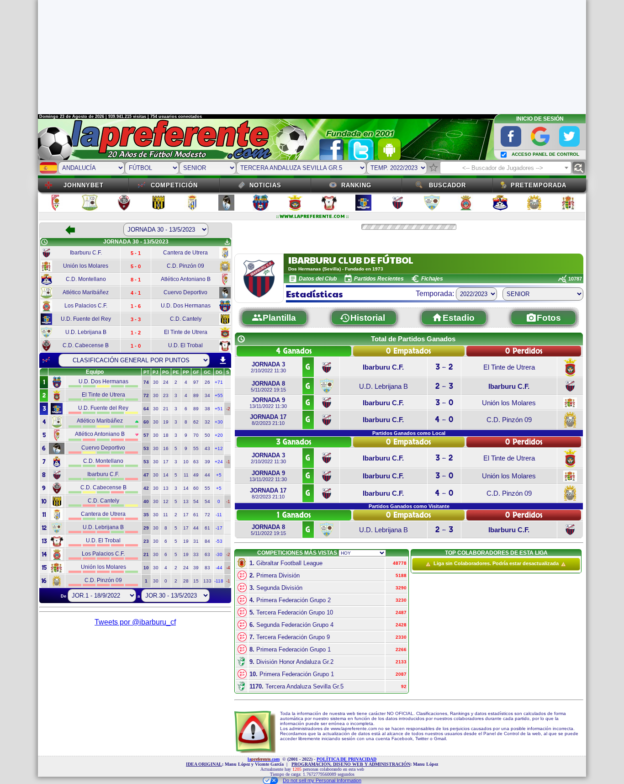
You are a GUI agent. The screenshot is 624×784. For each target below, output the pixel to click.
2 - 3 (444, 386)
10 (186, 461)
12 (166, 501)
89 (196, 395)
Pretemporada (538, 185)
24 (166, 382)
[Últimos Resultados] (46, 360)
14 (166, 474)
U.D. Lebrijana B (383, 386)
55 (196, 448)
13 (166, 488)
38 (207, 408)
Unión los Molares (509, 403)
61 (196, 514)
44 (207, 474)
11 (186, 474)
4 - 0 (444, 419)
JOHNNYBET (83, 185)
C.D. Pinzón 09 (509, 420)
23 (166, 395)
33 (196, 554)
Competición (174, 185)
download (223, 360)
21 (166, 408)
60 (196, 488)
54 (196, 501)
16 (166, 448)
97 (196, 382)
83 (207, 567)
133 (207, 580)
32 (207, 421)
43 (207, 448)
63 (196, 461)
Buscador (447, 185)
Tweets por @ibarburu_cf (135, 622)
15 (196, 580)
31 (196, 541)
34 (207, 395)
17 (166, 461)
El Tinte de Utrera (509, 367)
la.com (264, 759)
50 (207, 435)
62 (196, 421)
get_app (227, 242)
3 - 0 (444, 402)
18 (166, 435)
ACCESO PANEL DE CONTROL (545, 154)
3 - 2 (444, 367)
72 (207, 514)
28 (186, 580)
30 (156, 382)
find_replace (578, 168)
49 (196, 474)
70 (196, 435)
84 (207, 541)
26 (207, 382)
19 (166, 421)
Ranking (356, 185)
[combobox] (505, 167)
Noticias (265, 185)
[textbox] (505, 168)
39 (207, 461)
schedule (44, 242)
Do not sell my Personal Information (322, 780)
